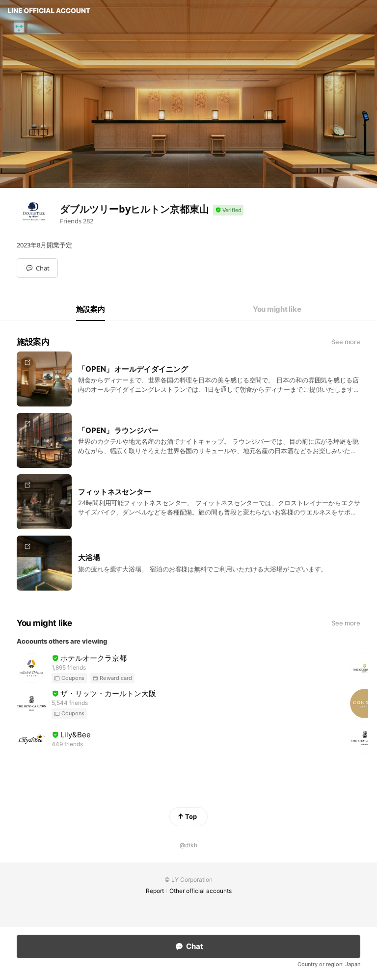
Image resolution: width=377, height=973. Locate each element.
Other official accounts (200, 890)
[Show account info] (228, 210)
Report (155, 890)
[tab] (90, 309)
